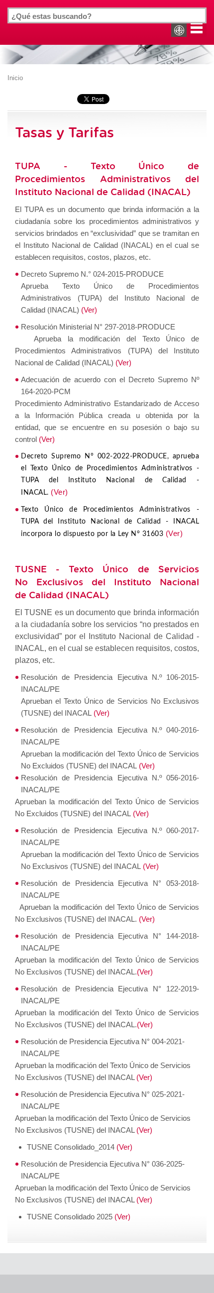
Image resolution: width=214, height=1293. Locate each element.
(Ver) (89, 310)
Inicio (15, 78)
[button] (197, 27)
